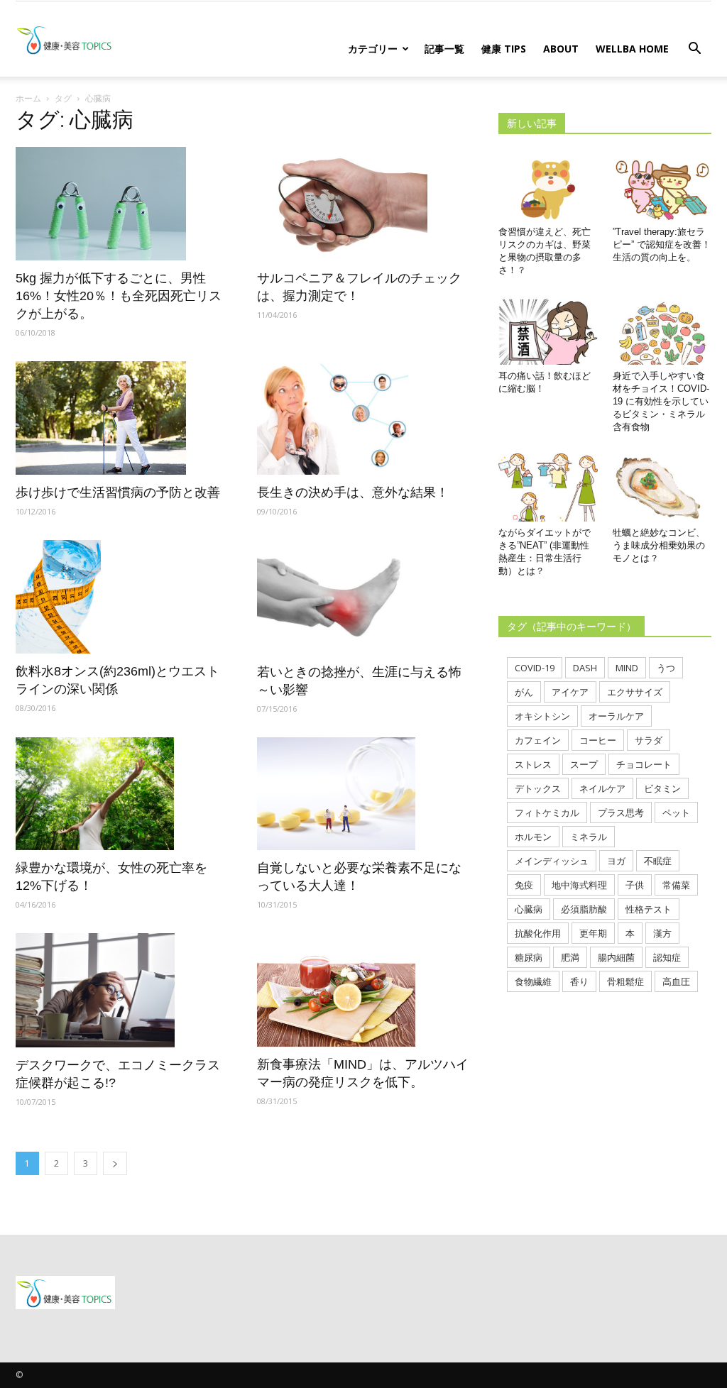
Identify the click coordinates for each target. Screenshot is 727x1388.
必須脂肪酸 (584, 909)
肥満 (570, 957)
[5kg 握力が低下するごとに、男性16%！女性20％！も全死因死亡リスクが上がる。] (122, 203)
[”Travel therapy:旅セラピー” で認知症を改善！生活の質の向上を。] (662, 187)
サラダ (648, 740)
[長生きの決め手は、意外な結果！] (363, 418)
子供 (634, 884)
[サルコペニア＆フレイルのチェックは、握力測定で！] (363, 203)
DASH (585, 667)
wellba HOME (632, 48)
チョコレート (644, 764)
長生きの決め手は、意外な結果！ (353, 492)
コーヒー (597, 740)
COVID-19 (534, 667)
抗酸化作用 (538, 933)
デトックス (538, 788)
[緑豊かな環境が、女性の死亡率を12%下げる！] (122, 794)
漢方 (662, 933)
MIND (627, 667)
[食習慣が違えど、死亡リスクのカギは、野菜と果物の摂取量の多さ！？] (548, 187)
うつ (666, 667)
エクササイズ (634, 691)
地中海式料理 (579, 884)
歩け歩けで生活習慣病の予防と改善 (118, 492)
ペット (676, 812)
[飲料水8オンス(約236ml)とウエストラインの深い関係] (122, 597)
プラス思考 (621, 812)
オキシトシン (542, 716)
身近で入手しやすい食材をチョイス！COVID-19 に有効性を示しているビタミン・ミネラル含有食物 (661, 401)
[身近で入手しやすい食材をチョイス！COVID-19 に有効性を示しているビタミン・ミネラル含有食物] (662, 331)
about (561, 48)
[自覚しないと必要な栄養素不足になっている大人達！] (363, 794)
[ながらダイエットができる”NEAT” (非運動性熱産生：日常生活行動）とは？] (548, 487)
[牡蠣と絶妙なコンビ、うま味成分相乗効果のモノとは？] (662, 487)
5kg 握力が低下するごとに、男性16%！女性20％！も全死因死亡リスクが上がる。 (119, 296)
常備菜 (676, 884)
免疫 (524, 884)
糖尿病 (528, 957)
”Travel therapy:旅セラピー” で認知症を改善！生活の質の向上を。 (662, 244)
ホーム (28, 98)
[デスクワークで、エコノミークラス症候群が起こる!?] (122, 990)
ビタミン (662, 788)
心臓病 (528, 909)
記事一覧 (444, 48)
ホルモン (533, 836)
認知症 (667, 957)
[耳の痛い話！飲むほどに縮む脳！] (548, 331)
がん (524, 691)
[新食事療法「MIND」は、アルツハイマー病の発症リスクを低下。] (363, 990)
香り (579, 981)
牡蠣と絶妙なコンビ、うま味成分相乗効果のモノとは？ (659, 545)
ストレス (533, 764)
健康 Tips (503, 48)
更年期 (593, 933)
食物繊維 (533, 981)
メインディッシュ (552, 860)
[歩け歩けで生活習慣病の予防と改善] (122, 418)
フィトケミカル (547, 812)
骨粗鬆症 (625, 981)
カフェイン (538, 740)
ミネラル (588, 836)
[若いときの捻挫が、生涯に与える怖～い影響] (363, 597)
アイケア (570, 691)
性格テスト (648, 909)
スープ (584, 764)
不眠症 (658, 860)
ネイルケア (602, 788)
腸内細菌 (616, 957)
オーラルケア (616, 716)
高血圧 (676, 981)
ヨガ (616, 860)
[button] (694, 50)
